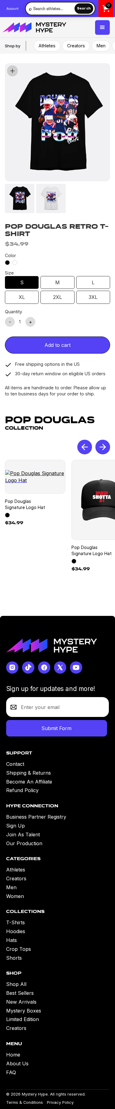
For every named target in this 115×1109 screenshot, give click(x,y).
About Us (17, 1063)
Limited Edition (22, 1019)
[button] (102, 27)
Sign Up (15, 826)
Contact (15, 764)
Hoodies (15, 931)
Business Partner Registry (36, 817)
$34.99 (14, 523)
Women (15, 896)
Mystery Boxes (23, 1011)
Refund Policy (22, 790)
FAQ (11, 1072)
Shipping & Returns (28, 773)
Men (101, 45)
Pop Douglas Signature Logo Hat (25, 504)
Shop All (16, 984)
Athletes (47, 45)
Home (13, 1055)
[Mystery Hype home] (51, 645)
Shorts (14, 958)
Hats (11, 940)
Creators (76, 45)
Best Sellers (20, 993)
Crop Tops (18, 949)
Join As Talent (23, 834)
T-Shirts (15, 922)
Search (84, 8)
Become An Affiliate (29, 782)
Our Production (24, 843)
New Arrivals (21, 1002)
